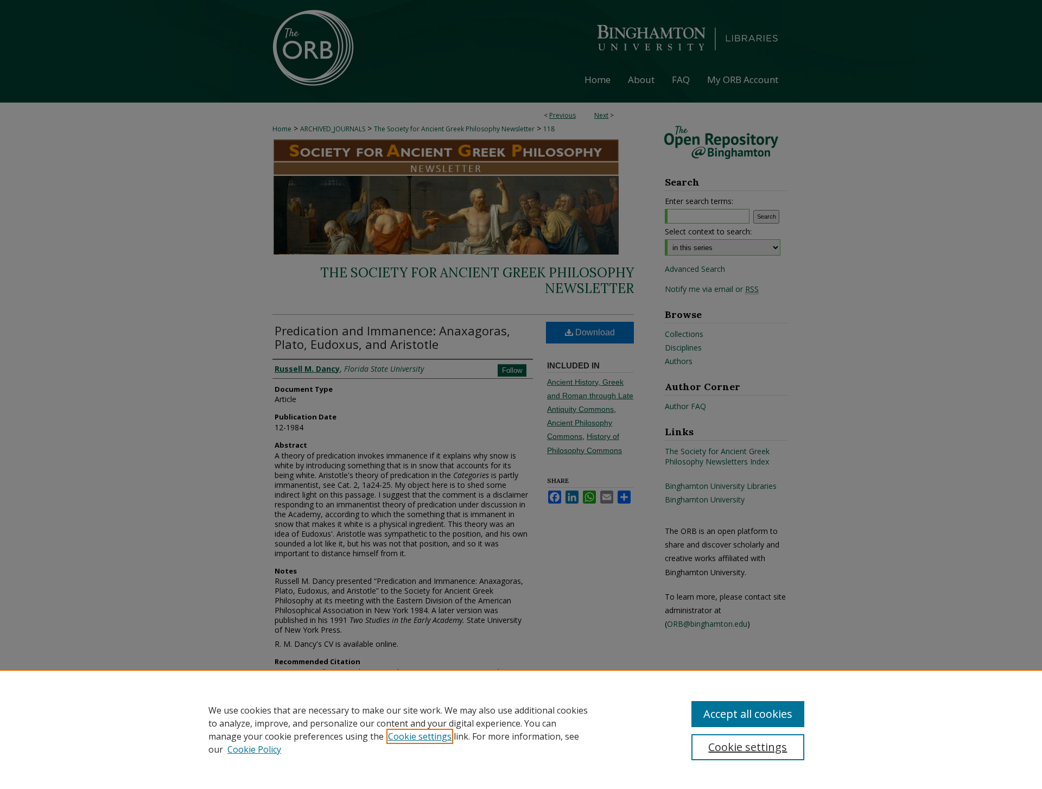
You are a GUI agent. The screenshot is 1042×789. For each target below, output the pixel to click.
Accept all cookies (747, 714)
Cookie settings (420, 736)
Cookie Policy (254, 749)
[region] (521, 729)
